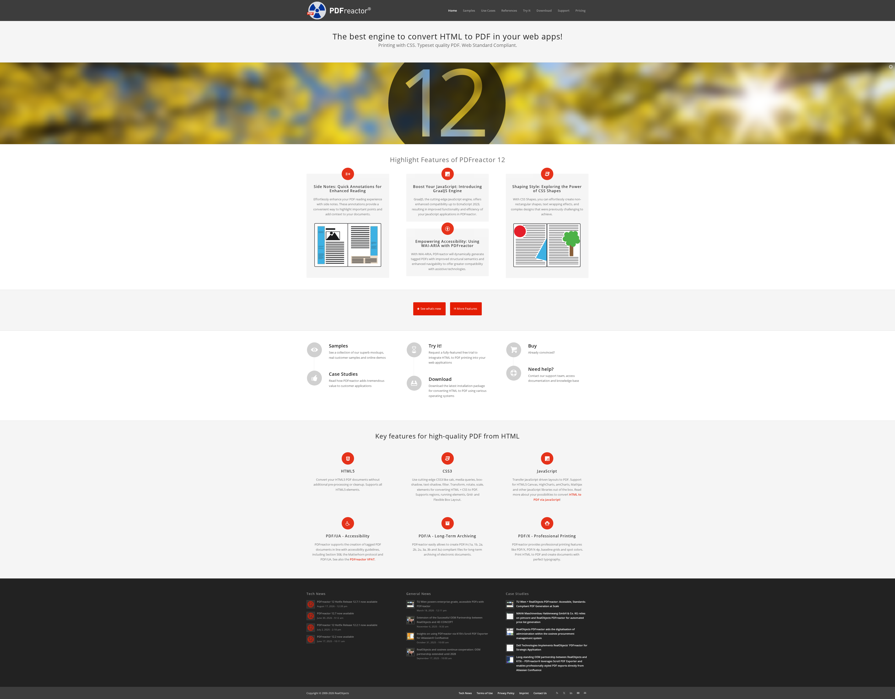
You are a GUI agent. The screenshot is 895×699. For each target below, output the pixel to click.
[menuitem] (452, 10)
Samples (338, 346)
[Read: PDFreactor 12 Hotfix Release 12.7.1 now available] (310, 604)
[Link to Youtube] (578, 692)
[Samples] (314, 349)
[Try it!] (414, 349)
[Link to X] (564, 692)
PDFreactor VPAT (362, 559)
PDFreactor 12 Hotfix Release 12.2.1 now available (347, 625)
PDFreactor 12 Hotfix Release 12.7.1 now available (347, 601)
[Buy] (513, 349)
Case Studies (343, 374)
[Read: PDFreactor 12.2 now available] (310, 639)
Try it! (435, 346)
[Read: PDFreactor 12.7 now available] (310, 616)
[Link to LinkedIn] (571, 692)
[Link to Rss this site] (557, 692)
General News (418, 593)
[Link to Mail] (585, 692)
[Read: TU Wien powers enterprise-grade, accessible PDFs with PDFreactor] (410, 604)
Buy (532, 346)
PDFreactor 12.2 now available (335, 636)
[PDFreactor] (338, 10)
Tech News (316, 593)
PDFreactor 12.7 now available (335, 613)
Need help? (541, 369)
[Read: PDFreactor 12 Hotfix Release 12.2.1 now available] (310, 627)
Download (440, 379)
